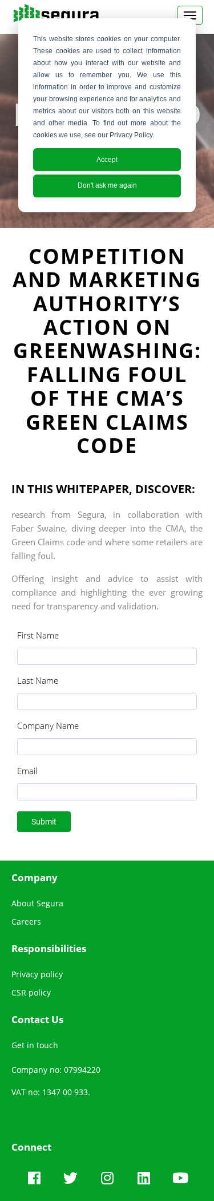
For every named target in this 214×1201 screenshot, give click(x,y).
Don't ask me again (107, 185)
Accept (107, 160)
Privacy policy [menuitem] (37, 974)
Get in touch (34, 1045)
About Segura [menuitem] (37, 903)
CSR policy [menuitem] (31, 992)
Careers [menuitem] (26, 921)
